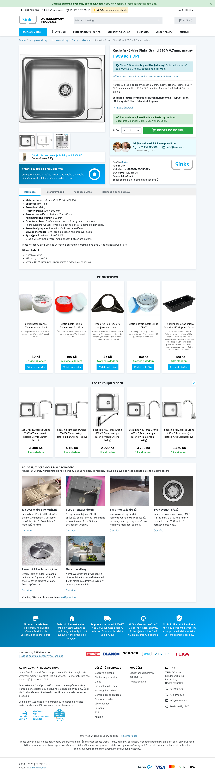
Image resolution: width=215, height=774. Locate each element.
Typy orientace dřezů (80, 509)
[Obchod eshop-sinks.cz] (147, 654)
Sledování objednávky (142, 672)
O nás (98, 681)
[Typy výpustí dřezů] (173, 491)
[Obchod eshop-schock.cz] (130, 654)
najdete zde (149, 3)
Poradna (143, 32)
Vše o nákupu (164, 32)
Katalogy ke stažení (105, 690)
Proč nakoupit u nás (86, 32)
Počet (116, 130)
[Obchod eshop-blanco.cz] (111, 654)
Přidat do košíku (168, 130)
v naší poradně (67, 597)
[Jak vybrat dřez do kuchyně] (41, 491)
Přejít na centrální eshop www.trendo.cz (41, 655)
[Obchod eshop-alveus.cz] (163, 654)
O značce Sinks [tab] (83, 191)
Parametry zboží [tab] (55, 191)
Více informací (125, 107)
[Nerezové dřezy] (85, 550)
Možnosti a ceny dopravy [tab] (116, 191)
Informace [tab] (30, 191)
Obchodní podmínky (106, 677)
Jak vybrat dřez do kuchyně (39, 509)
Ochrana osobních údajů (108, 694)
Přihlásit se (136, 677)
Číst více (27, 530)
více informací (129, 735)
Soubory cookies (104, 699)
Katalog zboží (32, 32)
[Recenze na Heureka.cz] (59, 716)
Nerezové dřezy (76, 569)
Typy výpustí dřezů (166, 509)
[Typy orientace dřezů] (85, 491)
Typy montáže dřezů (123, 509)
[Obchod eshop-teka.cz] (182, 654)
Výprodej (58, 32)
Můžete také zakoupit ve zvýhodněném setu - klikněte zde (145, 76)
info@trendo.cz (52, 10)
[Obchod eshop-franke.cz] (93, 654)
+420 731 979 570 (147, 147)
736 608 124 (177, 694)
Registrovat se (138, 681)
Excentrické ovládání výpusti (41, 569)
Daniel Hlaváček (37, 767)
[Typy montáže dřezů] (129, 491)
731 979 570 (29, 10)
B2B (97, 712)
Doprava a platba (119, 32)
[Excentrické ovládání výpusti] (41, 550)
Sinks (124, 162)
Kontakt (185, 32)
